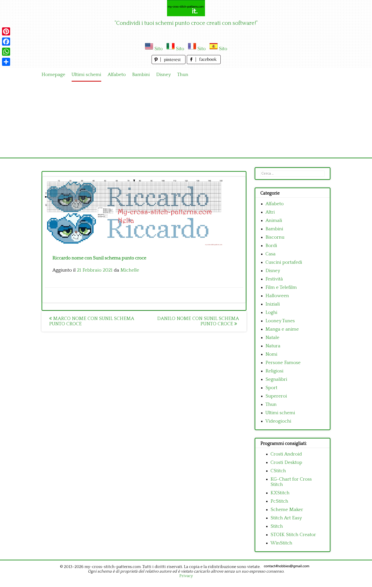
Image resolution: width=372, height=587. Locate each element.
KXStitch (280, 493)
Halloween (277, 295)
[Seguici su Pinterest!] (169, 62)
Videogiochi (278, 421)
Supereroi (276, 396)
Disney (163, 74)
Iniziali (272, 304)
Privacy (186, 576)
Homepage (53, 74)
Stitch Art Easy (286, 518)
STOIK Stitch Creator (293, 534)
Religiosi (274, 371)
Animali (273, 220)
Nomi (271, 354)
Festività (274, 279)
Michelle (129, 270)
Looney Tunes (280, 321)
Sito (158, 48)
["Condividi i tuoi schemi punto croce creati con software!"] (186, 8)
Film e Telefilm (281, 287)
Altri (270, 212)
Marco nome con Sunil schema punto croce (91, 321)
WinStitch (281, 543)
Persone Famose (283, 362)
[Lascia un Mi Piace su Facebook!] (204, 62)
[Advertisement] (186, 119)
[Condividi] (6, 62)
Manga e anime (282, 329)
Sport (271, 387)
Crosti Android (286, 454)
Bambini (141, 74)
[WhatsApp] (6, 52)
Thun (182, 74)
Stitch (277, 526)
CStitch (278, 471)
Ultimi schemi (86, 74)
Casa (270, 254)
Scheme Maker (287, 509)
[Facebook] (6, 41)
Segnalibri (276, 379)
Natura (272, 346)
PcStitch (279, 501)
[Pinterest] (6, 31)
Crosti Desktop (286, 462)
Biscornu (274, 237)
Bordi (271, 245)
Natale (272, 337)
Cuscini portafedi (283, 262)
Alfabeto (117, 74)
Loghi (271, 312)
